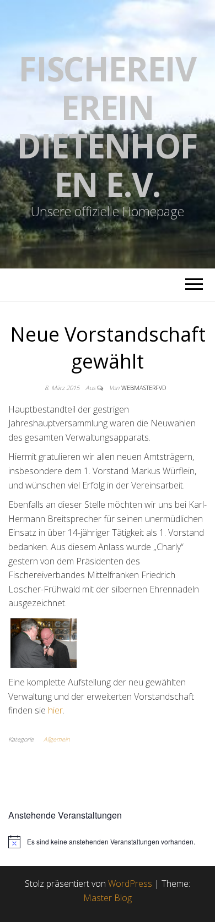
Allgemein (56, 739)
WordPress (130, 883)
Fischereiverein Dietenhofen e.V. (107, 126)
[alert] (107, 841)
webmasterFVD (143, 387)
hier (55, 710)
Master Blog (107, 898)
